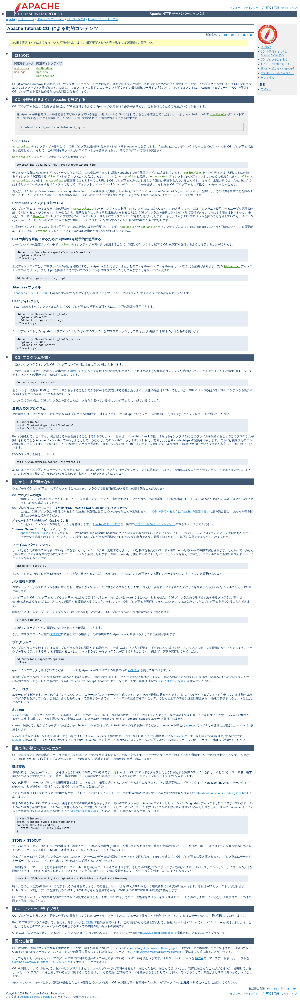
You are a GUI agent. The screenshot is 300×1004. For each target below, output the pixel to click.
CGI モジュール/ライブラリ (277, 73)
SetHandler (149, 227)
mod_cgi (20, 72)
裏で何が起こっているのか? (277, 68)
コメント (266, 89)
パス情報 (133, 670)
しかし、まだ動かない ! (275, 64)
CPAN (89, 922)
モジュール (236, 7)
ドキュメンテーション (50, 19)
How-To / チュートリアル (103, 19)
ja (244, 34)
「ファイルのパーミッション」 (155, 524)
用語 (276, 7)
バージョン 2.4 (76, 19)
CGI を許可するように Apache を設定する (274, 53)
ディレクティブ (254, 7)
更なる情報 (267, 77)
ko (251, 34)
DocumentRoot (158, 176)
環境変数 (55, 634)
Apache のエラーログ (106, 524)
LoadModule (218, 114)
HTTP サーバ (26, 19)
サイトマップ (289, 7)
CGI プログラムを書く (274, 59)
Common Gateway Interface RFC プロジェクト (42, 961)
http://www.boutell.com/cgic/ (155, 932)
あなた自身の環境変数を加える (82, 811)
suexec (16, 715)
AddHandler (44, 68)
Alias (51, 176)
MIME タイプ (78, 371)
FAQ (268, 7)
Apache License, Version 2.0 (37, 996)
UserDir (38, 216)
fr (238, 34)
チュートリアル (30, 293)
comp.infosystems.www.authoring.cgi (151, 948)
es (232, 34)
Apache (10, 19)
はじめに (266, 47)
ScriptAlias (45, 76)
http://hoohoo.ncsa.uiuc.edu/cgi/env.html (222, 793)
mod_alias (21, 68)
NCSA (199, 958)
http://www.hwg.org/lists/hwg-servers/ (158, 951)
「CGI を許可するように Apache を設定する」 (179, 511)
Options (42, 72)
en (225, 34)
